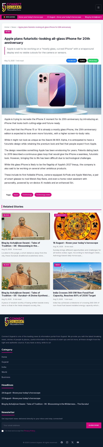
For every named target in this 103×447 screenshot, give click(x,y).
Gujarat (5, 362)
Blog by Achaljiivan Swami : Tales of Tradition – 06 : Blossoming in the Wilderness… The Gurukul (21, 245)
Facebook (72, 61)
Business (6, 377)
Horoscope (60, 215)
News (14, 27)
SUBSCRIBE (94, 425)
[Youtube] (78, 442)
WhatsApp (93, 61)
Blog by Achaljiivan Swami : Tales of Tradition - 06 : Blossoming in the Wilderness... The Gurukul (45, 404)
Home (6, 27)
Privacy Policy (29, 431)
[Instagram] (67, 442)
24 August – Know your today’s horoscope (25, 17)
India (57, 265)
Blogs (6, 215)
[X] (72, 442)
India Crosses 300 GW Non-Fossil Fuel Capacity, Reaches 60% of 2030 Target (74, 294)
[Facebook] (62, 442)
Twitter (82, 61)
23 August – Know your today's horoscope (21, 398)
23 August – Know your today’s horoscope (63, 17)
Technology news (43, 195)
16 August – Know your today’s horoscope (75, 242)
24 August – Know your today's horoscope (21, 393)
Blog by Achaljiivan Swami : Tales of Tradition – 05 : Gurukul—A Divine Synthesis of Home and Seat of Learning (25, 295)
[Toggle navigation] (98, 7)
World (4, 372)
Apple (16, 195)
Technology (27, 195)
